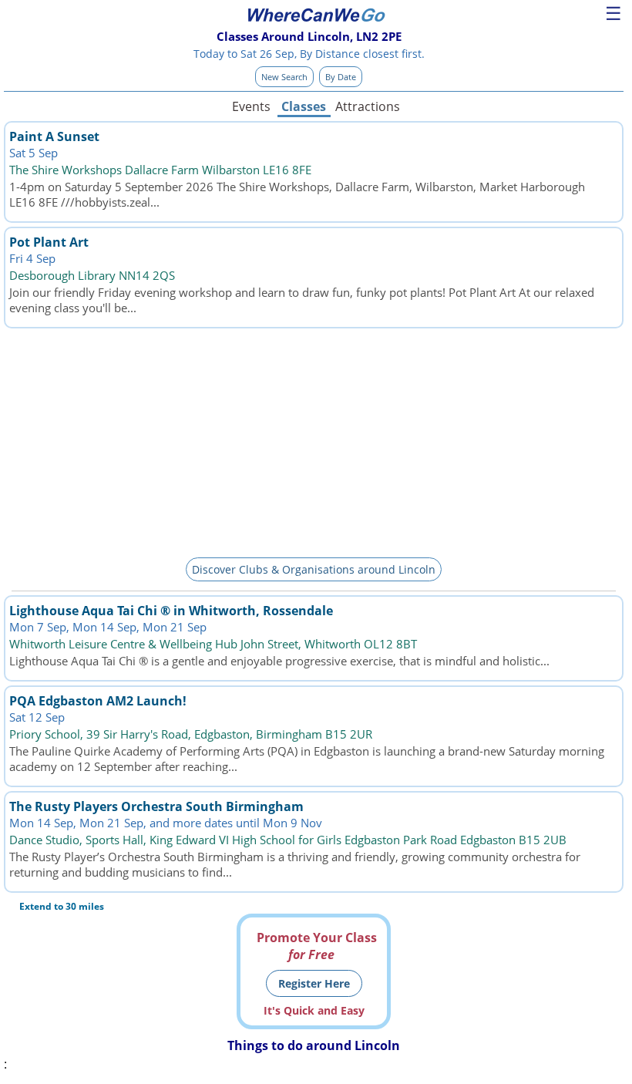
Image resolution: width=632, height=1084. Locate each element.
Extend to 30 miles (61, 906)
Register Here (314, 983)
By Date (340, 76)
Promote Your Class (317, 946)
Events (251, 106)
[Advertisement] (314, 440)
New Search (284, 76)
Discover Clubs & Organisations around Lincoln (313, 569)
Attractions (366, 106)
